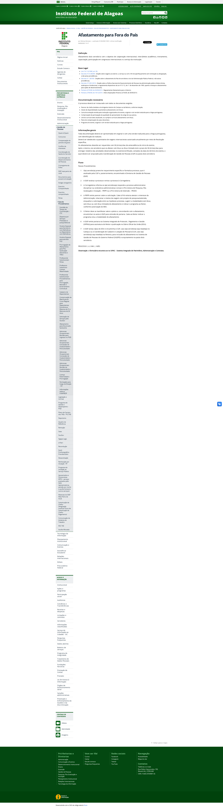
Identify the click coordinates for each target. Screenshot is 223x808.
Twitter (163, 17)
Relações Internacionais (66, 781)
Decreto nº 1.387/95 (87, 79)
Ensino (60, 767)
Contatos (164, 23)
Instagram (160, 17)
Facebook (154, 17)
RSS (166, 17)
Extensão (61, 769)
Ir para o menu (74, 6)
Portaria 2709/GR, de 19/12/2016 (92, 93)
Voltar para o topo (160, 743)
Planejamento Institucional (67, 779)
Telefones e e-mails (144, 767)
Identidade (66, 729)
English (164, 6)
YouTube (157, 17)
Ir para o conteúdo (62, 6)
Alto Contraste (135, 6)
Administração (63, 760)
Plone (85, 805)
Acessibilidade (123, 6)
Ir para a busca (86, 6)
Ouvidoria (148, 23)
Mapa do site (147, 6)
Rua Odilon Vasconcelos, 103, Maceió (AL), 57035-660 (148, 770)
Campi (87, 759)
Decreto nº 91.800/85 (88, 74)
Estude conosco (90, 762)
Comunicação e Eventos (66, 762)
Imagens (65, 735)
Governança (90, 23)
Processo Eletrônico (135, 23)
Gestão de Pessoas (87, 28)
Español (157, 6)
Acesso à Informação (103, 23)
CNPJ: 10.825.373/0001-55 (146, 774)
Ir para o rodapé (98, 6)
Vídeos (64, 723)
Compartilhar (163, 44)
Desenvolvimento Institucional (68, 765)
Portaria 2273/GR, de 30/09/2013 (91, 90)
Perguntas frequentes (92, 764)
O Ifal (78, 28)
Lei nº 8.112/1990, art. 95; (89, 71)
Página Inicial (71, 28)
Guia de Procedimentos (101, 28)
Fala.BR (156, 23)
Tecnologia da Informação (67, 784)
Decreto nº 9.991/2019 (88, 83)
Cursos (87, 757)
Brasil (63, 2)
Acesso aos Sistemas (119, 23)
